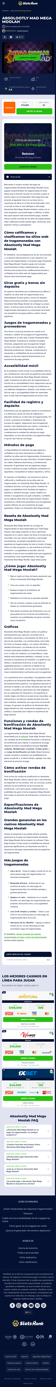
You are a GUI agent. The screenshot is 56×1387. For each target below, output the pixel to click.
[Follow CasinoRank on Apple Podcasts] (43, 1321)
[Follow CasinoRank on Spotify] (36, 1321)
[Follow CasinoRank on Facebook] (11, 1321)
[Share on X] (4, 37)
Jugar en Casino (27, 57)
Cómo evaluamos (27, 1273)
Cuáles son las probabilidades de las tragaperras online (26, 1236)
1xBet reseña (28, 1102)
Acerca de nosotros (27, 1264)
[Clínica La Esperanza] (24, 1360)
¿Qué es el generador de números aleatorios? (27, 1246)
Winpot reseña (28, 1062)
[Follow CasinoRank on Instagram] (18, 1321)
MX (26, 1328)
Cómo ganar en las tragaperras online (27, 1241)
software (24, 736)
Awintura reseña (28, 1023)
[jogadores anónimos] (39, 1353)
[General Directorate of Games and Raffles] (10, 1353)
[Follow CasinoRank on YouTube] (30, 1321)
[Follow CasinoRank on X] (24, 1321)
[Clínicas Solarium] (49, 1353)
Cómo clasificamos (27, 1278)
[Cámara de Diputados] (26, 1353)
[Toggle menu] (3, 3)
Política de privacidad (27, 1268)
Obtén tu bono (34, 111)
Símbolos (27, 1229)
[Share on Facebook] (11, 37)
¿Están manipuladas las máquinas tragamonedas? (27, 1224)
